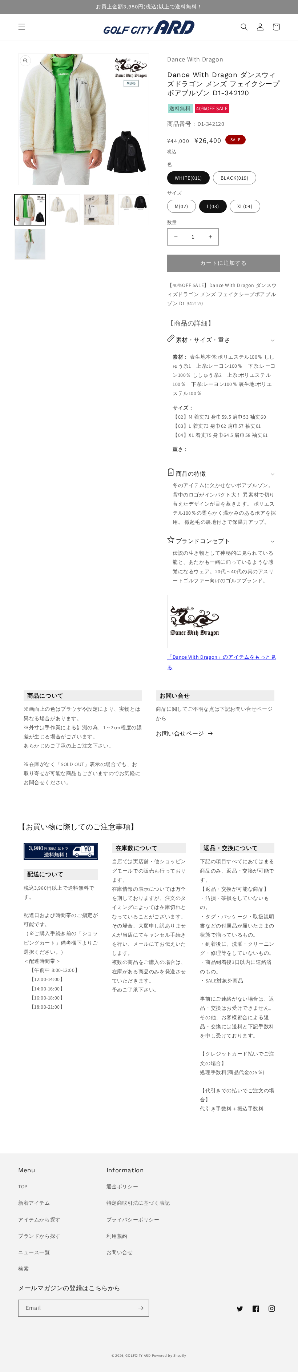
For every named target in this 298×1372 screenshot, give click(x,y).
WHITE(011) (188, 178)
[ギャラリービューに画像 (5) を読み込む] (30, 244)
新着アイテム (34, 1203)
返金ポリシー (122, 1186)
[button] (22, 27)
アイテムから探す (39, 1219)
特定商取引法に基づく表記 (138, 1203)
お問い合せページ (180, 733)
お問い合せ (119, 1252)
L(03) (213, 206)
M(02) (181, 206)
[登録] (141, 1308)
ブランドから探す (39, 1236)
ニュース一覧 (34, 1252)
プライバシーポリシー (133, 1219)
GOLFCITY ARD (137, 1355)
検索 (23, 1268)
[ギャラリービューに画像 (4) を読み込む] (133, 209)
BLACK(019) (235, 178)
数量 (172, 222)
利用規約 (117, 1236)
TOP (23, 1186)
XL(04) (245, 206)
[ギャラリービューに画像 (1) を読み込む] (30, 209)
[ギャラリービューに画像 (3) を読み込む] (99, 209)
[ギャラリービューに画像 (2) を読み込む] (64, 209)
